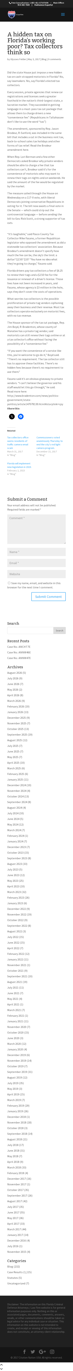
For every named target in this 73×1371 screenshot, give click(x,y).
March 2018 (14, 1167)
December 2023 (16, 847)
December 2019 (16, 1055)
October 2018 (15, 1128)
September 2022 (17, 925)
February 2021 (15, 1015)
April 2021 (13, 1004)
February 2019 (15, 1105)
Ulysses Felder (18, 59)
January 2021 (15, 1021)
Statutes (12, 1277)
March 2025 (14, 768)
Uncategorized (16, 1283)
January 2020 (15, 1049)
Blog (44, 59)
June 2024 (13, 819)
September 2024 (17, 802)
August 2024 (14, 807)
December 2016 (16, 1240)
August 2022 (14, 931)
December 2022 (16, 909)
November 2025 (16, 723)
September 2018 (17, 1133)
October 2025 (15, 729)
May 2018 (12, 1156)
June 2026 (13, 684)
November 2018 (16, 1122)
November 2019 (16, 1060)
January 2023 (15, 903)
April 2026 (13, 695)
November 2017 (16, 1184)
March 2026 (14, 701)
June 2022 (13, 942)
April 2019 (13, 1094)
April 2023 (13, 886)
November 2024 (16, 790)
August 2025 (14, 740)
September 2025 (17, 734)
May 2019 (12, 1088)
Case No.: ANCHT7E (18, 646)
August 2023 (14, 864)
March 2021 (14, 1010)
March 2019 (14, 1100)
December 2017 (16, 1178)
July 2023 (12, 869)
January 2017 (15, 1235)
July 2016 (12, 1246)
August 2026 (14, 672)
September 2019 (17, 1072)
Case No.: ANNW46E (19, 652)
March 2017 (14, 1229)
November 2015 (16, 1251)
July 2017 (12, 1206)
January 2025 (15, 779)
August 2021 (14, 982)
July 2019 (12, 1083)
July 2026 (12, 678)
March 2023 (14, 892)
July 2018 (12, 1145)
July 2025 (12, 746)
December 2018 (16, 1117)
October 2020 (15, 1032)
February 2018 (15, 1173)
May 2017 (12, 1218)
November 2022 (16, 914)
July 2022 (12, 937)
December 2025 (16, 717)
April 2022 (13, 948)
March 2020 (14, 1043)
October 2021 (15, 970)
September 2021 (17, 976)
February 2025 (15, 774)
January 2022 (15, 959)
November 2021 (16, 965)
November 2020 (16, 1027)
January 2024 (15, 841)
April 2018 (13, 1162)
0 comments (54, 59)
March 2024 (14, 830)
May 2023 (12, 880)
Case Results (15, 1272)
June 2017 (13, 1212)
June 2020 (13, 1038)
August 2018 (14, 1139)
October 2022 (15, 920)
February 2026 (15, 706)
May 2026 (12, 689)
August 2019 (14, 1077)
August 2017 (14, 1201)
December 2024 (16, 785)
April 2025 (13, 762)
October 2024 (15, 796)
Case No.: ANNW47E (19, 658)
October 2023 (15, 852)
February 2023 (15, 897)
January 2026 (15, 712)
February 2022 (15, 954)
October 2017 (15, 1190)
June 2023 (13, 875)
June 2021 (13, 993)
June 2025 (13, 751)
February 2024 (15, 835)
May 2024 (12, 824)
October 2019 (15, 1066)
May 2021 (12, 998)
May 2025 (12, 757)
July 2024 (12, 813)
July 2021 (12, 987)
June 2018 (13, 1150)
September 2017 (17, 1195)
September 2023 (17, 858)
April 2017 (13, 1223)
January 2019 (15, 1111)
